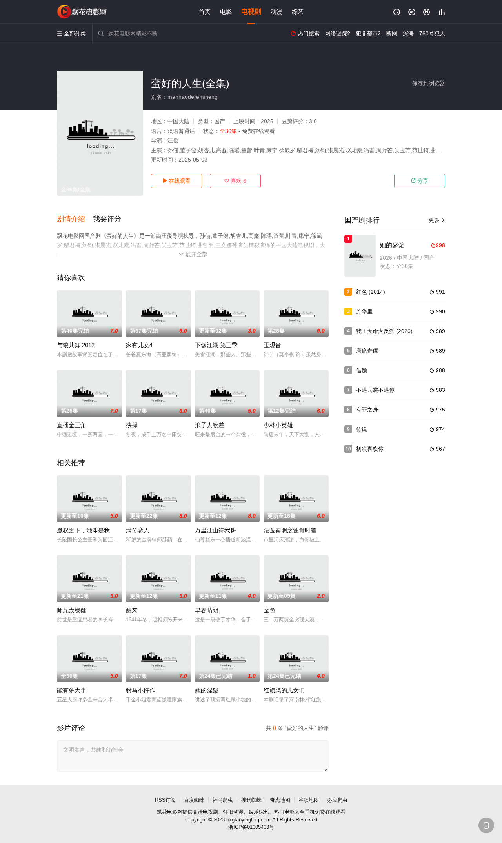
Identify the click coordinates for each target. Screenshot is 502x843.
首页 (205, 11)
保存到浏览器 (428, 83)
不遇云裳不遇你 (375, 390)
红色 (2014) (370, 292)
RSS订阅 (165, 800)
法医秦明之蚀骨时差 (290, 530)
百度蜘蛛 (194, 800)
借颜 (361, 370)
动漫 (276, 11)
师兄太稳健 (71, 610)
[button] (75, 219)
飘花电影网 (169, 812)
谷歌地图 (308, 800)
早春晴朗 (206, 610)
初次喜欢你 (370, 449)
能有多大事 (71, 690)
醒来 (132, 610)
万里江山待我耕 (215, 530)
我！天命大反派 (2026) (384, 331)
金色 (269, 610)
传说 (361, 429)
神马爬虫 (223, 800)
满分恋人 (137, 530)
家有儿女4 (139, 345)
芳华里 (364, 311)
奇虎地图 (280, 800)
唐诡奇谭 (367, 351)
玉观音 (272, 345)
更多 (437, 220)
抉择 (132, 425)
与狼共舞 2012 (76, 345)
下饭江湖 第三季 (216, 345)
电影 (226, 11)
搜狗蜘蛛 (251, 800)
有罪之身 (367, 409)
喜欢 (235, 181)
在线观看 (176, 181)
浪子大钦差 (209, 425)
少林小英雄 (278, 425)
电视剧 (251, 11)
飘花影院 (82, 12)
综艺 (298, 11)
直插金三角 (71, 425)
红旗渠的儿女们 (284, 690)
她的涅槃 (206, 690)
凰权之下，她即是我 (83, 530)
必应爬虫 (337, 800)
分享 (419, 181)
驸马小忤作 (140, 690)
